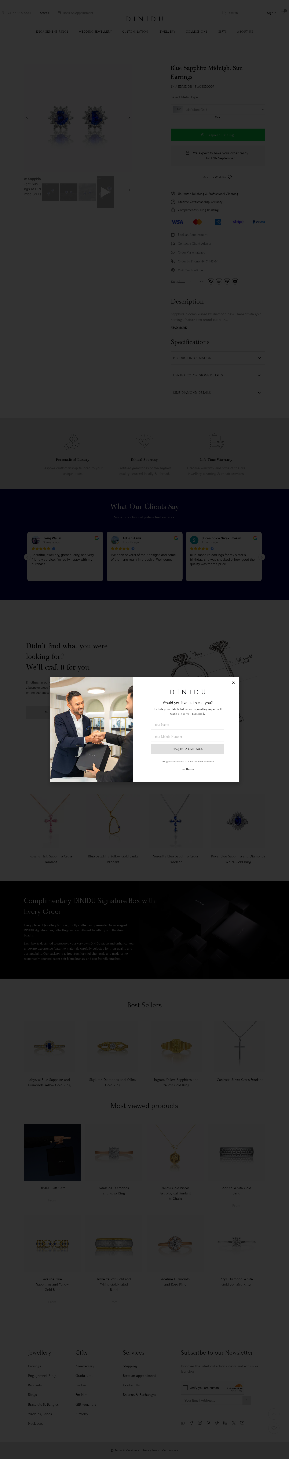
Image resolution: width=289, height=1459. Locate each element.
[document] (144, 729)
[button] (233, 682)
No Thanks (188, 769)
